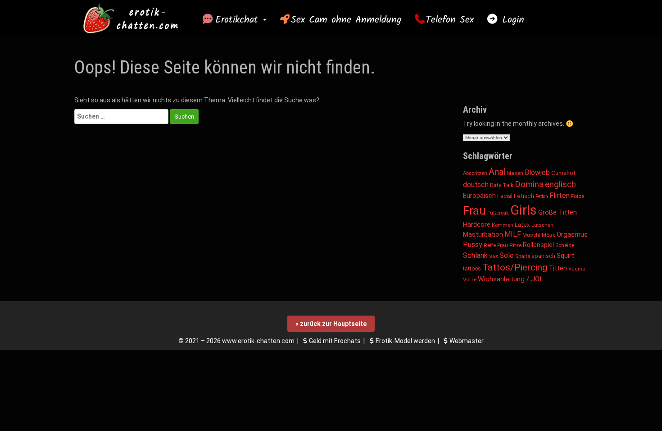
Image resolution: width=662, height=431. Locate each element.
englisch (560, 184)
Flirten (559, 195)
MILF (512, 234)
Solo (506, 255)
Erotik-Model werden (405, 340)
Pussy (472, 244)
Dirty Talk (501, 185)
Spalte (522, 256)
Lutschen (542, 225)
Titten (558, 268)
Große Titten (557, 212)
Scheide (564, 245)
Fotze (577, 196)
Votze (469, 279)
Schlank (475, 255)
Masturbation (483, 234)
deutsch (476, 184)
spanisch (543, 255)
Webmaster (466, 340)
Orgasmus (572, 234)
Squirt (565, 256)
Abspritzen (475, 173)
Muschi (531, 235)
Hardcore (476, 225)
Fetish (541, 196)
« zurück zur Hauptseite (331, 323)
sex (493, 255)
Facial (504, 196)
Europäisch (479, 196)
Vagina (576, 269)
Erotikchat (238, 20)
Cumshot (563, 172)
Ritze (515, 245)
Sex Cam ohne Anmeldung (346, 20)
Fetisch (524, 196)
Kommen (502, 225)
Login (511, 20)
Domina (529, 184)
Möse (548, 235)
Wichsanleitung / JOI (509, 279)
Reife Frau (496, 245)
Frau (474, 210)
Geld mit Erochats (335, 340)
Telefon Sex (450, 20)
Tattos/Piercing (514, 267)
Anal (497, 171)
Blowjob (537, 172)
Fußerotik (498, 213)
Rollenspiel (538, 244)
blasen (515, 173)
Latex (522, 224)
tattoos (472, 269)
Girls (523, 210)
